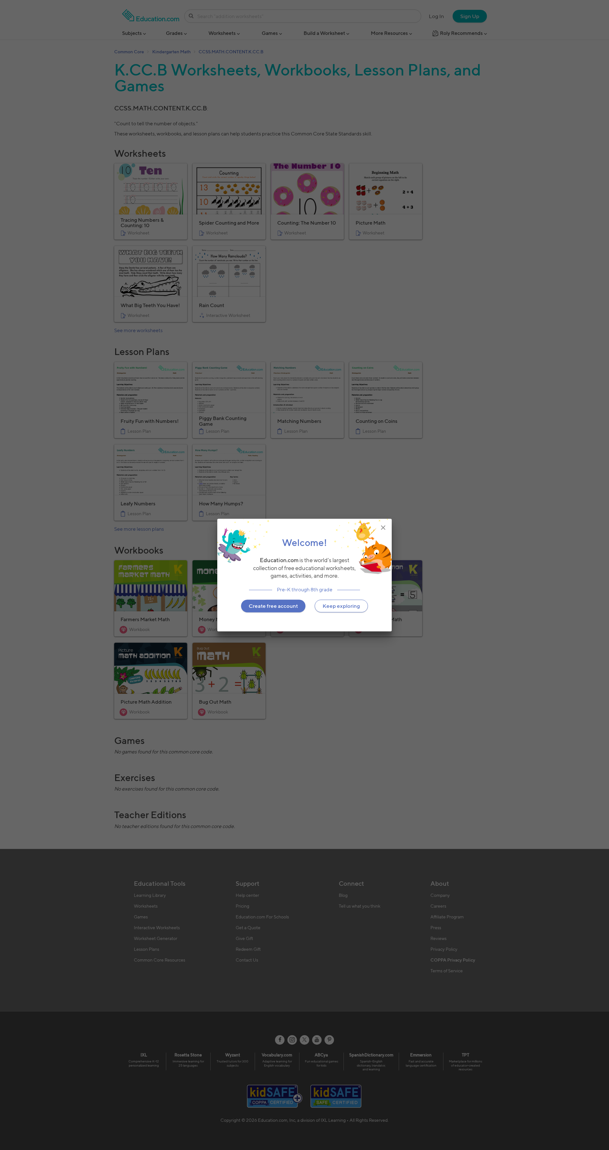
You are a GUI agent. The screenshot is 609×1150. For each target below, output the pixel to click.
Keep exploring (341, 606)
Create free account (273, 606)
